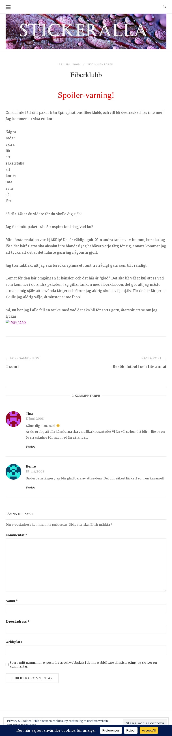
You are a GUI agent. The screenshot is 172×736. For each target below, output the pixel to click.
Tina (29, 414)
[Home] (86, 48)
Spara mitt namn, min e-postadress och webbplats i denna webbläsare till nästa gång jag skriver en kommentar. (83, 664)
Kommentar (16, 535)
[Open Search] (164, 7)
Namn (12, 601)
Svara (30, 446)
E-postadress (18, 622)
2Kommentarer (100, 64)
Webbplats (14, 642)
